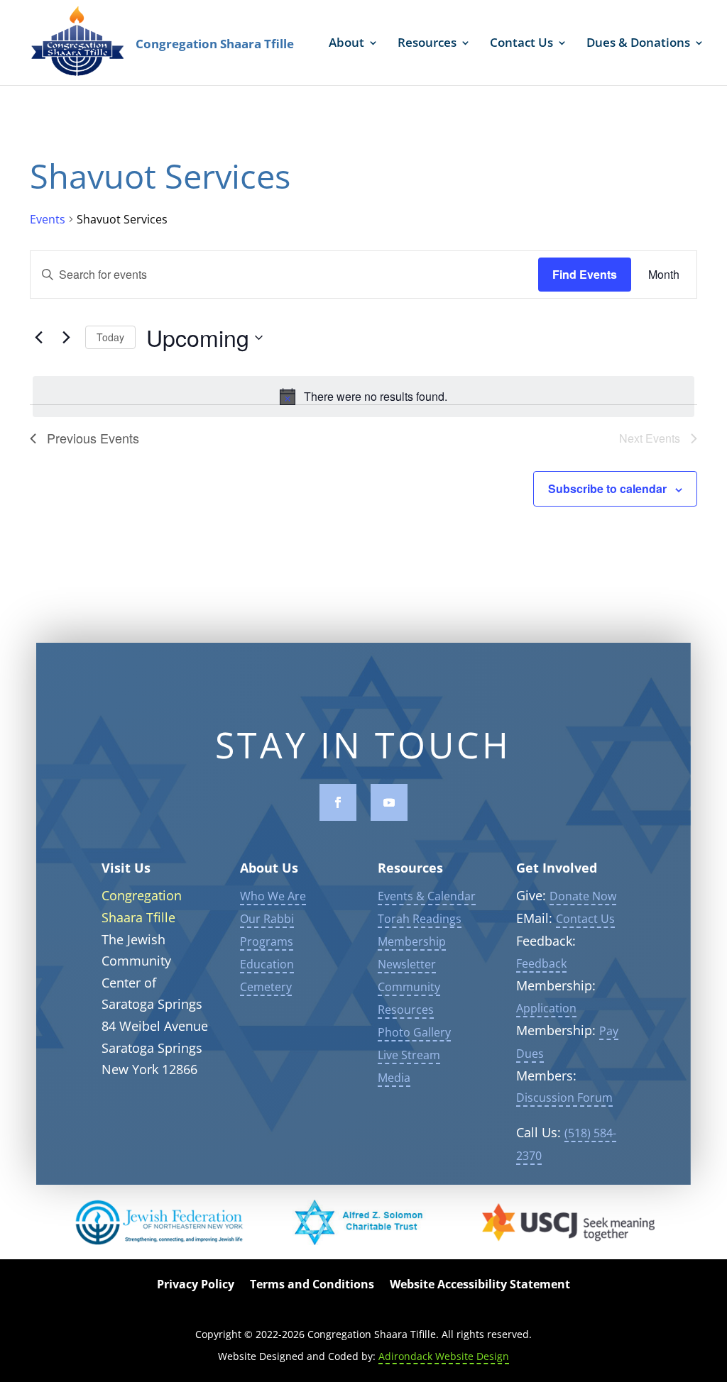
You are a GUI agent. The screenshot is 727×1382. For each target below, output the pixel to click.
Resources (427, 44)
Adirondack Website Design (443, 1356)
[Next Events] (66, 337)
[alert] (363, 396)
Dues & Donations (638, 44)
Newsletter (407, 964)
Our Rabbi (267, 919)
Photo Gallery (414, 1032)
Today (110, 337)
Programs (266, 941)
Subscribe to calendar (607, 488)
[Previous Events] (38, 337)
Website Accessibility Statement (480, 1285)
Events (47, 219)
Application (546, 1008)
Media (394, 1077)
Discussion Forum (564, 1097)
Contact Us (521, 44)
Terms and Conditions (312, 1285)
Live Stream (409, 1055)
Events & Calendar (427, 896)
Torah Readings (419, 919)
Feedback (541, 963)
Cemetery (266, 987)
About (346, 44)
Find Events (584, 274)
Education (267, 964)
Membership (412, 941)
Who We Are (273, 896)
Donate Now (583, 896)
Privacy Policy (195, 1285)
